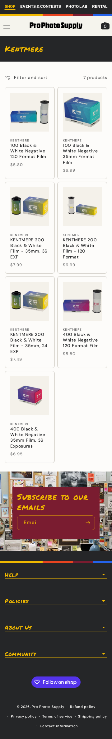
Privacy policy (24, 716)
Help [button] (11, 574)
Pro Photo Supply (48, 706)
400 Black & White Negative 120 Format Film (81, 340)
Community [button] (20, 654)
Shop (10, 6)
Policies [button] (16, 601)
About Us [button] (18, 627)
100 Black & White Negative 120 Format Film (28, 150)
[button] (7, 26)
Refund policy (82, 706)
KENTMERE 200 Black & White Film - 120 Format (80, 248)
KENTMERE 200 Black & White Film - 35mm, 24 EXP (29, 343)
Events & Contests (40, 6)
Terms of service (57, 716)
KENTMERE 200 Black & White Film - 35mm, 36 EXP (29, 248)
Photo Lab (76, 6)
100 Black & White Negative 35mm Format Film (80, 153)
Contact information (59, 726)
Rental (100, 6)
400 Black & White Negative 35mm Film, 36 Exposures (27, 437)
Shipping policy (92, 716)
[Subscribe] (88, 522)
